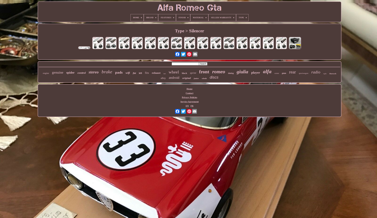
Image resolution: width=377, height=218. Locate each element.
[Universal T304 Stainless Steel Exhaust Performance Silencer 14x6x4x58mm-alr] (229, 43)
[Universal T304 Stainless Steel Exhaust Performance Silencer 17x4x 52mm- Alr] (150, 43)
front (204, 71)
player (255, 72)
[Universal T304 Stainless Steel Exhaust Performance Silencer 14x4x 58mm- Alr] (202, 43)
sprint (193, 73)
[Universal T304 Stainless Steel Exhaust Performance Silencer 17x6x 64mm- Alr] (281, 43)
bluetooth (332, 73)
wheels (204, 78)
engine (46, 73)
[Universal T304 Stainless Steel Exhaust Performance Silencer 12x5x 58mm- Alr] (216, 43)
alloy (163, 78)
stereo (94, 72)
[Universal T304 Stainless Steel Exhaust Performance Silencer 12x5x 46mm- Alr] (137, 43)
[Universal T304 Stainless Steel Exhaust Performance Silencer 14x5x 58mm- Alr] (242, 43)
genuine (57, 72)
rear (292, 71)
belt (164, 73)
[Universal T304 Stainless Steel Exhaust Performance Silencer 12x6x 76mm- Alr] (255, 43)
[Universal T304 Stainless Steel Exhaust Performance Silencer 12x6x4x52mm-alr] (111, 43)
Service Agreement (189, 101)
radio (315, 72)
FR (192, 106)
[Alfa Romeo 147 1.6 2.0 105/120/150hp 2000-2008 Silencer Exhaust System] (84, 48)
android (174, 77)
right (324, 73)
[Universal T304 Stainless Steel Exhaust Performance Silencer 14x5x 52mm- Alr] (124, 43)
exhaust (156, 72)
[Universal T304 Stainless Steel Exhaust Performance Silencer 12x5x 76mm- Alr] (189, 43)
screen (277, 73)
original (186, 78)
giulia (242, 71)
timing (231, 73)
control (81, 72)
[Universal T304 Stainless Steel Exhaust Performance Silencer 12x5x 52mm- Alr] (163, 43)
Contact (189, 93)
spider (70, 72)
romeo (218, 71)
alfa (267, 71)
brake (107, 71)
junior (196, 78)
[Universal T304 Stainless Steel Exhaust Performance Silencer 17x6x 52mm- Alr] (98, 43)
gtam (284, 73)
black (184, 73)
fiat (134, 73)
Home (189, 89)
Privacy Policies (189, 97)
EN (187, 106)
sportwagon (303, 73)
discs (214, 77)
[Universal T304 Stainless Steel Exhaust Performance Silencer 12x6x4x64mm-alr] (176, 43)
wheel (174, 72)
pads (119, 72)
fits (147, 72)
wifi (128, 72)
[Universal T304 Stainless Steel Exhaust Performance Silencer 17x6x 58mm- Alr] (268, 43)
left (140, 73)
